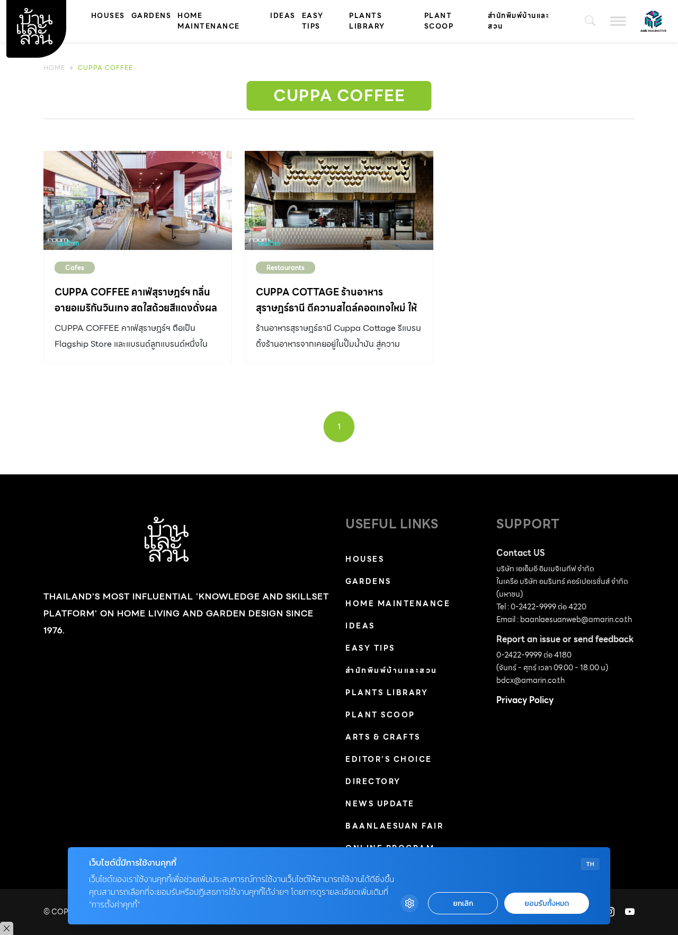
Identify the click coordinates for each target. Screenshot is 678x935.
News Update (380, 804)
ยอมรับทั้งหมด (546, 903)
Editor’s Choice (388, 759)
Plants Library (367, 21)
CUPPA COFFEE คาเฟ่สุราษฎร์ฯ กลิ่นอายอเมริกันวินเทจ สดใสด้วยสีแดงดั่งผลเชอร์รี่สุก (136, 307)
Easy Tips (313, 21)
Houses (108, 15)
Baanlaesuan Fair (394, 826)
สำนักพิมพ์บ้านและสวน (518, 21)
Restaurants (285, 268)
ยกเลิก (463, 903)
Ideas (283, 15)
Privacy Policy (525, 700)
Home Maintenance (208, 21)
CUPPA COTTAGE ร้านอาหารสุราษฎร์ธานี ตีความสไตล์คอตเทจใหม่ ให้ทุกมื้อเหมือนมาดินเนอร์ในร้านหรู (336, 307)
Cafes (74, 268)
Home (54, 67)
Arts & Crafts (383, 737)
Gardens (151, 15)
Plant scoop (439, 21)
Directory (373, 781)
